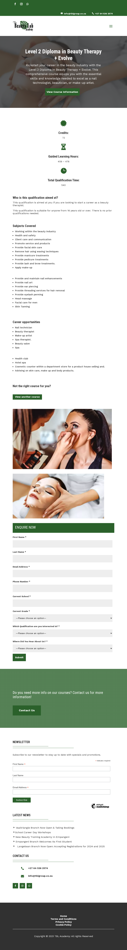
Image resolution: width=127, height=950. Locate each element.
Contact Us (27, 710)
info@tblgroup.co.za (75, 13)
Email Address (20, 787)
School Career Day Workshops (33, 832)
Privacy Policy (63, 922)
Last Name (18, 775)
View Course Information (62, 91)
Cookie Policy (63, 925)
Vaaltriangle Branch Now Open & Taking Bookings (45, 827)
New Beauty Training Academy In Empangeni (42, 837)
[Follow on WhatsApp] (27, 4)
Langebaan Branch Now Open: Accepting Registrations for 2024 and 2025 (61, 846)
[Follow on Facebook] (15, 4)
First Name (19, 764)
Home (63, 916)
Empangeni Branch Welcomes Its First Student (44, 841)
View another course (27, 396)
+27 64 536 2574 (104, 13)
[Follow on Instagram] (21, 4)
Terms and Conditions (63, 919)
